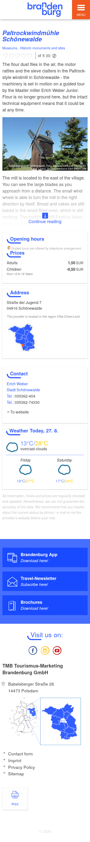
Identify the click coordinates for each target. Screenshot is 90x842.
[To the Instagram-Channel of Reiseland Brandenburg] (45, 650)
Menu (81, 15)
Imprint (14, 760)
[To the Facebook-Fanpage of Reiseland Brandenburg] (33, 650)
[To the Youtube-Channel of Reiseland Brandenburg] (57, 650)
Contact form (20, 754)
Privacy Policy (21, 767)
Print (15, 804)
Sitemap (16, 774)
